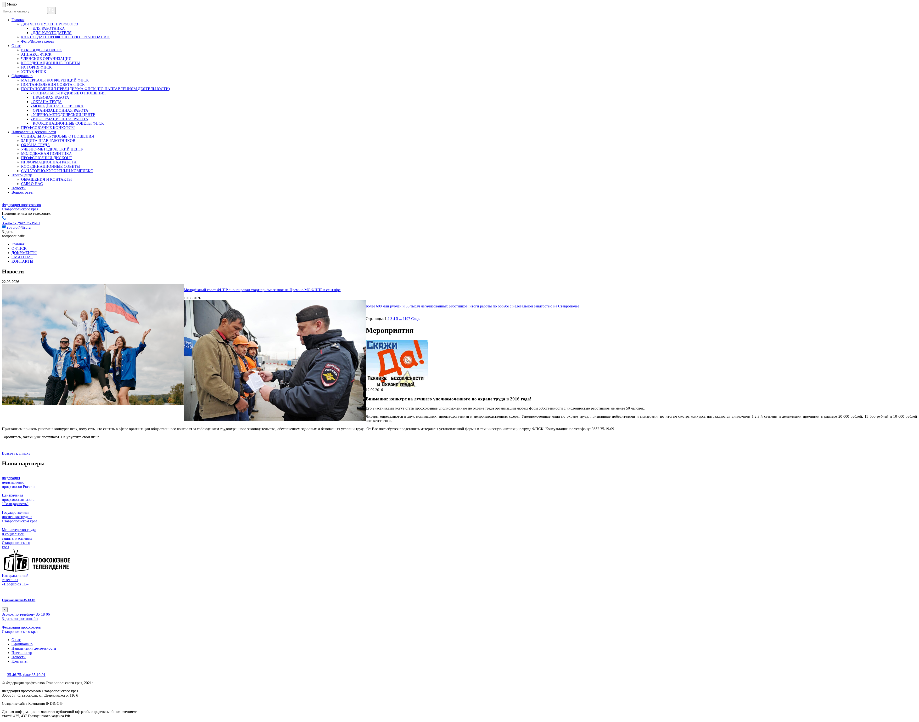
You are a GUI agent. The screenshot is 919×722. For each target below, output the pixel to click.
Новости (18, 188)
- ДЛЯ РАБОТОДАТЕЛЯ (51, 33)
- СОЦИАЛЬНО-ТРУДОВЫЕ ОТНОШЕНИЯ (68, 93)
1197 (406, 319)
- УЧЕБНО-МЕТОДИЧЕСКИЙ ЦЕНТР (63, 115)
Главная (17, 20)
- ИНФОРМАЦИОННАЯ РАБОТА (59, 119)
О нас (16, 46)
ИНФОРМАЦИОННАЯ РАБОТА (49, 162)
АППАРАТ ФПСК (36, 54)
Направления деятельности (33, 132)
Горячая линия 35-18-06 (18, 600)
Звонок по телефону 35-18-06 (26, 614)
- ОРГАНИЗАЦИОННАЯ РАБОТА (59, 110)
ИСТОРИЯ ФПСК (36, 67)
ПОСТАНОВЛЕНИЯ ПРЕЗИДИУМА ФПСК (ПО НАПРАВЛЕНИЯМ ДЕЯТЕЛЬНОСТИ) (95, 89)
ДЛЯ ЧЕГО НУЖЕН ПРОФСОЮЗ (49, 24)
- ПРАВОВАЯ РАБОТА (50, 97)
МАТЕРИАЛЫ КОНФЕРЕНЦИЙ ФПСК (55, 80)
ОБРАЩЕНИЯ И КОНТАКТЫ (46, 179)
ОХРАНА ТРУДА (35, 145)
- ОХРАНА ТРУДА (46, 102)
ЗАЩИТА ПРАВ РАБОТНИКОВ (48, 141)
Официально (22, 76)
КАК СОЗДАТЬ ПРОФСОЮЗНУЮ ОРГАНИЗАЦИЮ (65, 37)
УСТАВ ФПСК (33, 71)
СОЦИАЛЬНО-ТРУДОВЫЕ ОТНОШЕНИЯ (57, 136)
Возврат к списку (16, 453)
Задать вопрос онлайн (20, 619)
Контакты (19, 661)
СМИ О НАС (32, 184)
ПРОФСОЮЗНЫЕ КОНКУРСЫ (48, 128)
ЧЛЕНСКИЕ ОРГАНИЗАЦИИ (46, 59)
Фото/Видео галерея (37, 41)
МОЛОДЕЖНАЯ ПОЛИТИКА (46, 153)
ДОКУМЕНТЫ (24, 253)
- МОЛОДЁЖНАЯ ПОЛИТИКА (57, 106)
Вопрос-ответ (22, 192)
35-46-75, (10, 223)
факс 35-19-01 (29, 223)
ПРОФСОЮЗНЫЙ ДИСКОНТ (46, 158)
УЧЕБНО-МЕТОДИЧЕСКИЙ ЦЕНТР (52, 149)
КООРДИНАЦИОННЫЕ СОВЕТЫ (50, 63)
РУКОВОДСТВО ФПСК (41, 50)
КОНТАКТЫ (22, 261)
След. (415, 319)
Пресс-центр (21, 175)
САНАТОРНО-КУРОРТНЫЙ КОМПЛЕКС (57, 171)
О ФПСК (19, 248)
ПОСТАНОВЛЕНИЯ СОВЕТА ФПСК (53, 84)
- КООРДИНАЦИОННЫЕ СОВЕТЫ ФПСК (67, 123)
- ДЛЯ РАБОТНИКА (48, 28)
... (400, 319)
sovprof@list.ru (19, 227)
